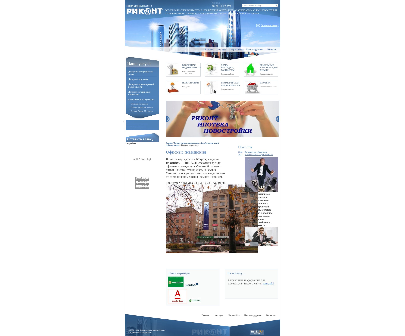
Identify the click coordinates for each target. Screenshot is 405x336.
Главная (209, 49)
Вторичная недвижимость (191, 66)
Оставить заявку (270, 25)
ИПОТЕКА (265, 83)
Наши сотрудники (254, 49)
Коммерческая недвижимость (230, 84)
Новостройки (190, 83)
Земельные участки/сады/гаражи (269, 67)
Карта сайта (236, 49)
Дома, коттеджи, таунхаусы (227, 67)
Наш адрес (222, 49)
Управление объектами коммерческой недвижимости (259, 153)
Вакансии (272, 49)
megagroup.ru (146, 332)
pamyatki (268, 283)
